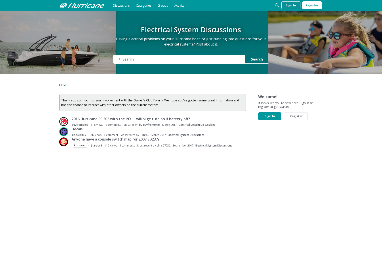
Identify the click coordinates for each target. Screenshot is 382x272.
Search (257, 59)
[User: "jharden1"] (63, 141)
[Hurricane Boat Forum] (82, 5)
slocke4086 (79, 135)
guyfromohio (80, 125)
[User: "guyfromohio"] (63, 121)
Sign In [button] (270, 116)
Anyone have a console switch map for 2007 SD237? (116, 139)
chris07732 (163, 145)
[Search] (277, 5)
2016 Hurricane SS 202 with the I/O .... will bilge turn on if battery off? (131, 118)
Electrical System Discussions (197, 125)
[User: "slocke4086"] (63, 131)
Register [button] (296, 116)
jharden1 (96, 145)
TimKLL (144, 135)
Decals (77, 129)
